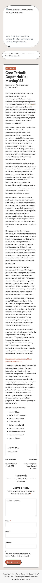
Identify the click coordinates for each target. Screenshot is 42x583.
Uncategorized (10, 68)
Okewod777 (13, 447)
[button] (13, 452)
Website (8, 542)
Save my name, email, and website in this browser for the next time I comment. (18, 555)
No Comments (13, 87)
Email (7, 532)
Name (8, 521)
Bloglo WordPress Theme (21, 579)
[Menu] (9, 46)
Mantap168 (32, 104)
